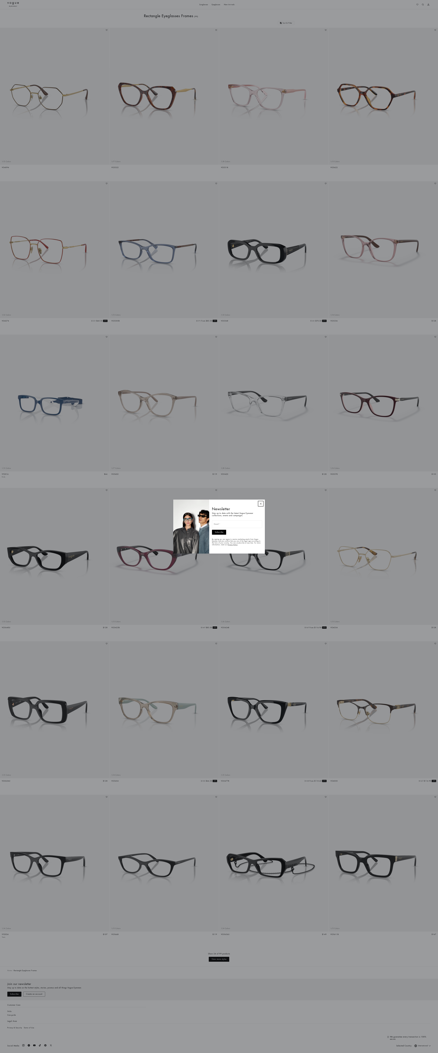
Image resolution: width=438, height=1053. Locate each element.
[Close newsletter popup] (260, 503)
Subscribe (219, 532)
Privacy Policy (232, 544)
